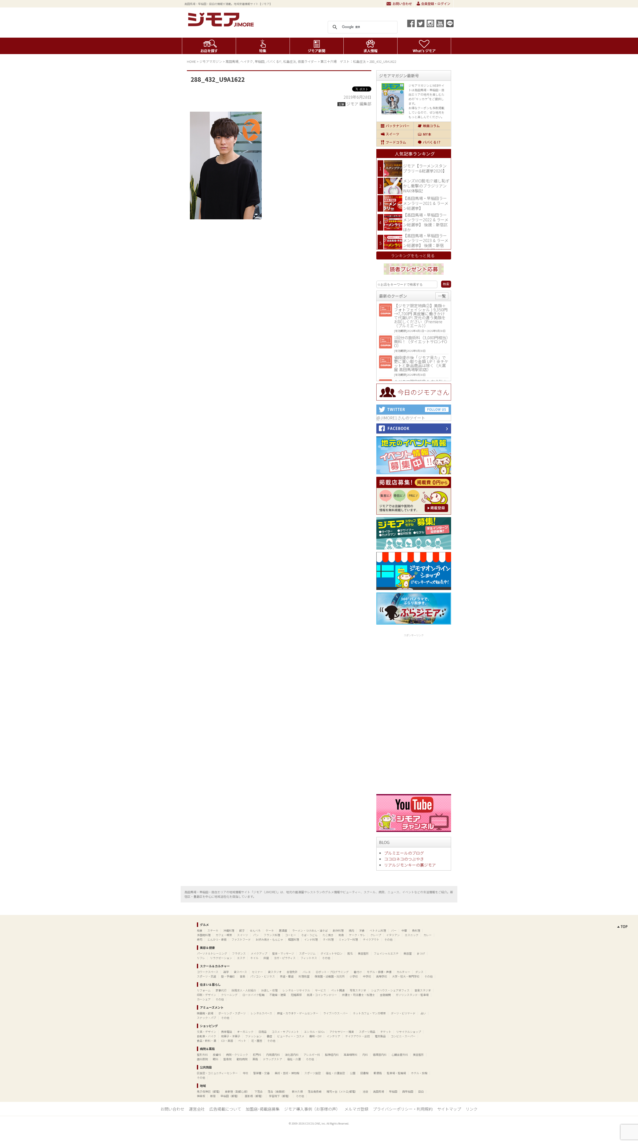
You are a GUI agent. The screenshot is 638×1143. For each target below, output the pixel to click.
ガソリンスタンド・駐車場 (412, 995)
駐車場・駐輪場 (396, 1073)
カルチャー (403, 972)
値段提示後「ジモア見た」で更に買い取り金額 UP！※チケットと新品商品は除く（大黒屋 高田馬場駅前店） (421, 363)
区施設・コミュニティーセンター (217, 1073)
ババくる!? (273, 61)
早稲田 (259, 61)
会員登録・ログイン (433, 3)
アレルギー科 (312, 1055)
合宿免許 (292, 972)
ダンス (419, 972)
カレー (427, 935)
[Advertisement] (413, 713)
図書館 (364, 1073)
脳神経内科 (332, 1055)
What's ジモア (424, 46)
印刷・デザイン (206, 995)
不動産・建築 (277, 995)
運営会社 (197, 1109)
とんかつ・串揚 (217, 939)
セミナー (257, 972)
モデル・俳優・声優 (379, 972)
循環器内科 (380, 1055)
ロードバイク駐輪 (253, 995)
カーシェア (204, 999)
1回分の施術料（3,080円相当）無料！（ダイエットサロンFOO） (421, 341)
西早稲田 (407, 1091)
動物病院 (242, 1059)
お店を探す (209, 46)
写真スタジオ (358, 990)
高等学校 (381, 976)
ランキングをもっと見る (413, 255)
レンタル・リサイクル (296, 990)
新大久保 (297, 1091)
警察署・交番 (261, 1073)
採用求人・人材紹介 (244, 990)
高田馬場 (232, 61)
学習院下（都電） (280, 1096)
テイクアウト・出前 (357, 1036)
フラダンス (239, 953)
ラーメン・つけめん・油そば (310, 930)
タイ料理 (328, 939)
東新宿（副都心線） (237, 1091)
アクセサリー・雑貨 (341, 1032)
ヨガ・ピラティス (285, 958)
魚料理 (416, 930)
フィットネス (309, 958)
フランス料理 (272, 935)
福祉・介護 (294, 1059)
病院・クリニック (237, 1055)
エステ (241, 958)
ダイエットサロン (331, 953)
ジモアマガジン (210, 61)
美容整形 (363, 953)
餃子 (242, 930)
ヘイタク (246, 61)
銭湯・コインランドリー (322, 995)
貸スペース (240, 972)
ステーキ (212, 930)
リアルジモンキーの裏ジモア (410, 865)
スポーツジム (307, 953)
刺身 (341, 935)
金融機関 (385, 995)
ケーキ (270, 930)
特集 (263, 46)
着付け (358, 972)
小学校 (354, 976)
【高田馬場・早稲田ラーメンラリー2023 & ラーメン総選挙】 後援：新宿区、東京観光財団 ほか (425, 243)
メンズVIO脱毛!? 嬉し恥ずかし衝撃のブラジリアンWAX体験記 (426, 185)
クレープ (375, 935)
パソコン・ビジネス (262, 976)
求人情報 (370, 46)
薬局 (255, 1059)
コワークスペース (207, 972)
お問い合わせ (399, 3)
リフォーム (204, 990)
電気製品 (380, 1036)
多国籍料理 (204, 935)
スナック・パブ (206, 1018)
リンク (472, 1109)
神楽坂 (201, 1096)
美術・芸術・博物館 (287, 1073)
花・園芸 (256, 1041)
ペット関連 (338, 990)
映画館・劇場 (205, 1013)
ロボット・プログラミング (332, 972)
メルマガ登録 (356, 1109)
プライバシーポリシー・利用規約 (403, 1109)
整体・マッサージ (283, 953)
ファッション (253, 1036)
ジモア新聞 (316, 46)
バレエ (307, 972)
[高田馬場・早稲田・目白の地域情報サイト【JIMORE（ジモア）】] (221, 25)
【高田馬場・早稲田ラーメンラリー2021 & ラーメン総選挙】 (425, 203)
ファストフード (241, 939)
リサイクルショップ (408, 1032)
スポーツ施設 (312, 1073)
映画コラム (432, 126)
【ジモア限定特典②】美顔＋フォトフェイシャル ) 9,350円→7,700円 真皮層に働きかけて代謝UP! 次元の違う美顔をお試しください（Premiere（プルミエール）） (420, 315)
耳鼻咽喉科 (350, 1055)
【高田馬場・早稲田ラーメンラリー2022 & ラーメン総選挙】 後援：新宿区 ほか (425, 222)
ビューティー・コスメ (290, 1036)
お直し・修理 (269, 990)
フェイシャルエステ (386, 953)
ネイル (254, 958)
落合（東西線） (277, 1091)
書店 (269, 1036)
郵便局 (378, 1073)
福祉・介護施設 (335, 1073)
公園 (352, 1073)
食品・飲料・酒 (206, 1041)
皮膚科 (217, 1055)
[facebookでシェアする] (411, 23)
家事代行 (221, 990)
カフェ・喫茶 (224, 935)
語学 (226, 972)
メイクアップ (259, 953)
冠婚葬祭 (296, 995)
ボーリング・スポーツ (232, 1013)
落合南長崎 (314, 1091)
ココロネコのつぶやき (404, 859)
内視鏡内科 (273, 1055)
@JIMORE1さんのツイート (401, 418)
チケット (385, 1032)
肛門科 (257, 1055)
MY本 (432, 134)
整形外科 (202, 1055)
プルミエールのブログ (404, 853)
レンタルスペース (261, 1013)
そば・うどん (309, 935)
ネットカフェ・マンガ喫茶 (369, 1013)
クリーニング (229, 995)
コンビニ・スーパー (403, 1036)
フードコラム (395, 142)
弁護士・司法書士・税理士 (358, 995)
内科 (365, 1055)
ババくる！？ (432, 142)
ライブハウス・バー (335, 1013)
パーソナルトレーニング (212, 953)
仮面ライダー (307, 61)
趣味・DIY (315, 1036)
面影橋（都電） (254, 1096)
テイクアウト (371, 939)
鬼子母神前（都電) (208, 1091)
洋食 (362, 930)
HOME (191, 61)
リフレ (201, 958)
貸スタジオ (275, 972)
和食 (199, 930)
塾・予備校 (228, 976)
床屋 (266, 958)
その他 (388, 939)
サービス (320, 990)
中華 (404, 930)
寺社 (245, 1073)
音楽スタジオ (422, 990)
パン (256, 935)
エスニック (411, 935)
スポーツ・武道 (206, 976)
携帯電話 (226, 1032)
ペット (242, 1041)
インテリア (333, 1036)
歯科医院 (202, 1059)
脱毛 (350, 953)
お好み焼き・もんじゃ (269, 939)
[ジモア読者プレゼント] (413, 275)
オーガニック (245, 1032)
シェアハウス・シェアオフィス (390, 990)
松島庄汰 (289, 61)
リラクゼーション (221, 958)
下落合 (258, 1091)
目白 (421, 1091)
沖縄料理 (228, 930)
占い (423, 1013)
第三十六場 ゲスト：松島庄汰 (343, 61)
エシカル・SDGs (314, 1032)
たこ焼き (327, 935)
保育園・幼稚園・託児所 (330, 976)
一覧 (442, 296)
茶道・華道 (287, 976)
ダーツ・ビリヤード (403, 1013)
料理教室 (304, 976)
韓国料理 (293, 939)
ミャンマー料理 (348, 939)
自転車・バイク (206, 1036)
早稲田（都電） (230, 1096)
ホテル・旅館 (419, 1073)
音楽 (242, 976)
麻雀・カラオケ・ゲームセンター (297, 1013)
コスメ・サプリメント (285, 1032)
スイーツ (395, 134)
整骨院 (227, 1059)
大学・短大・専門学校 (405, 976)
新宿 (213, 1096)
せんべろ (255, 930)
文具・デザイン (206, 1032)
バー (394, 930)
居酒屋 (283, 930)
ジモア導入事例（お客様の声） (312, 1109)
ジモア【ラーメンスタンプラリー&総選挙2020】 (425, 168)
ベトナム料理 (378, 930)
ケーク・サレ (357, 935)
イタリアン (393, 935)
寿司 (199, 939)
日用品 (262, 1032)
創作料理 (338, 930)
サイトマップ (449, 1109)
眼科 (215, 1059)
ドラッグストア (272, 1059)
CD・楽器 (227, 1041)
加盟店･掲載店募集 (263, 1109)
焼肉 (351, 930)
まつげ (421, 953)
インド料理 (311, 939)
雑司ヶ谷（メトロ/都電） (342, 1091)
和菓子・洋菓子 (230, 1036)
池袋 (365, 1091)
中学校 (367, 976)
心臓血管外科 (400, 1055)
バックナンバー (395, 126)
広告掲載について (225, 1109)
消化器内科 (292, 1055)
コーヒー (290, 935)
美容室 (407, 953)
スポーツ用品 (367, 1032)
